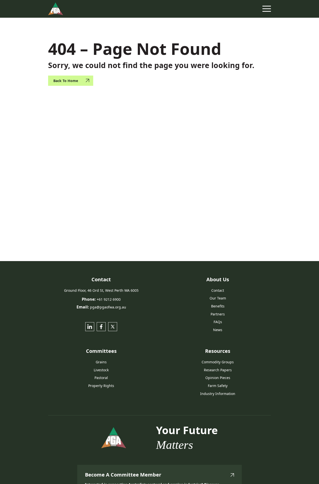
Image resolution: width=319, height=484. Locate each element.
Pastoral (101, 377)
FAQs (218, 321)
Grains (101, 362)
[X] (112, 326)
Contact (217, 290)
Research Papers (218, 370)
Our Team (218, 298)
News (217, 329)
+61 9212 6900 (109, 299)
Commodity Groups (218, 362)
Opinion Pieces (217, 377)
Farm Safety (218, 385)
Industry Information (217, 393)
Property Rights (101, 385)
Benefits (218, 306)
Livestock (101, 370)
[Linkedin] (89, 326)
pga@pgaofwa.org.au (108, 307)
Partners (218, 314)
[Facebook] (101, 326)
